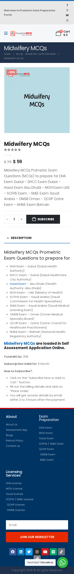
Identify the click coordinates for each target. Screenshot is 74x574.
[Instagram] (67, 20)
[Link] (37, 558)
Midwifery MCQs (19, 343)
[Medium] (53, 551)
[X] (67, 10)
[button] (7, 33)
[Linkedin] (20, 551)
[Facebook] (67, 5)
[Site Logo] (21, 33)
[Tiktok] (61, 551)
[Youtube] (67, 15)
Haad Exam (18, 284)
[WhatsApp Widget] (62, 562)
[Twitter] (29, 551)
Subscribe (45, 219)
